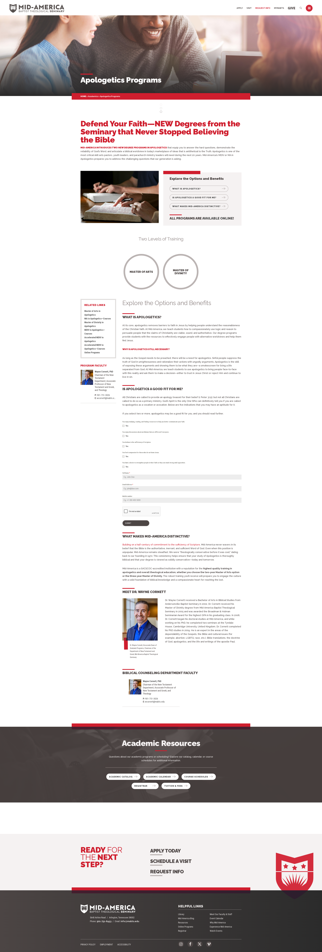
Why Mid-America (218, 922)
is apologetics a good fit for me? (194, 197)
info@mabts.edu (130, 921)
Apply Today (165, 851)
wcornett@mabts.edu (106, 398)
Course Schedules (196, 777)
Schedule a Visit (170, 861)
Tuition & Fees (173, 786)
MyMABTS (279, 8)
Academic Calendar (158, 777)
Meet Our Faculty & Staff (221, 914)
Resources (183, 922)
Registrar (140, 786)
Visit (249, 8)
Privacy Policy (87, 944)
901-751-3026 (103, 395)
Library (181, 914)
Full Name (126, 473)
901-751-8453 (104, 921)
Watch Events (216, 931)
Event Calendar (216, 918)
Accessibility (124, 944)
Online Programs (92, 352)
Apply (240, 8)
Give (291, 8)
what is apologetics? (186, 189)
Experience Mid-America (221, 926)
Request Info (262, 8)
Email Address (127, 484)
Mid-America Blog (186, 918)
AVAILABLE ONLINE (217, 218)
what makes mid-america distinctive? (196, 206)
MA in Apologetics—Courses (97, 318)
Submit (128, 523)
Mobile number (127, 496)
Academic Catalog (121, 777)
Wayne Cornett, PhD (104, 371)
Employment (106, 944)
